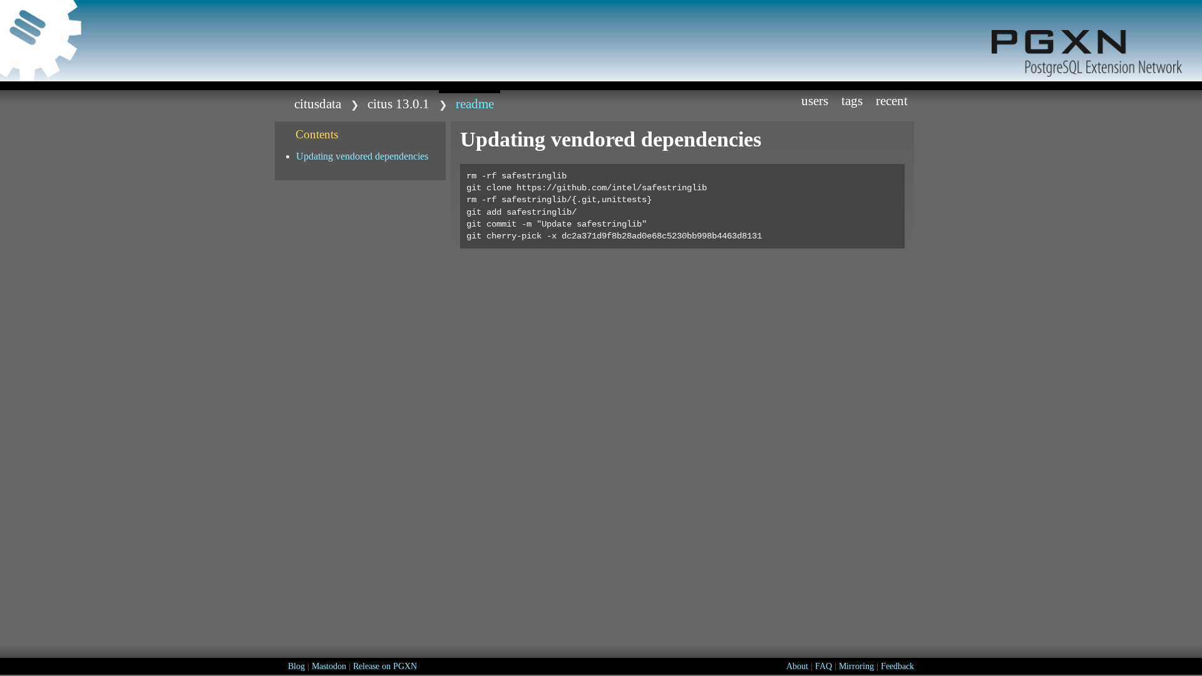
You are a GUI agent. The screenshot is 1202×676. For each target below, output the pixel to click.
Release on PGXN (385, 666)
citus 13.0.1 (398, 103)
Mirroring (856, 666)
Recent (892, 100)
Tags (852, 100)
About (797, 666)
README (475, 103)
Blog (296, 666)
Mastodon (329, 666)
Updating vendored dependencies (362, 156)
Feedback (897, 666)
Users (814, 100)
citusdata (317, 103)
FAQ (823, 666)
